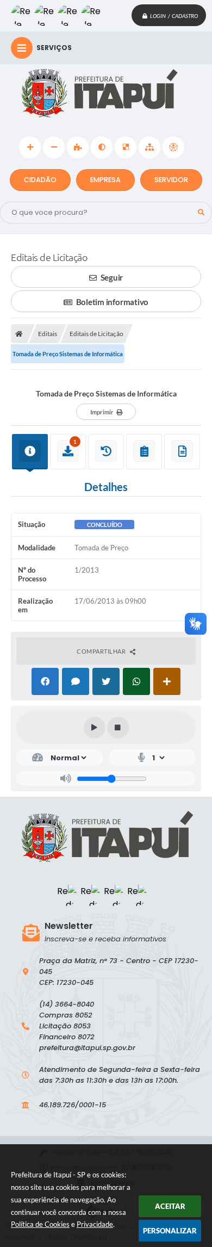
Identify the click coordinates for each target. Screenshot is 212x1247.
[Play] (94, 728)
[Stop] (118, 728)
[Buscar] (201, 213)
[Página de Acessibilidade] (173, 147)
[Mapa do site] (149, 147)
